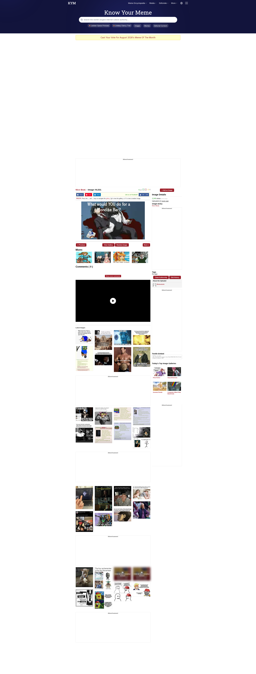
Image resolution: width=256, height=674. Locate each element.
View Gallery (108, 245)
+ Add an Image (167, 190)
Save (89, 194)
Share (81, 194)
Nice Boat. (81, 190)
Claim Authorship (161, 277)
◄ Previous (81, 245)
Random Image (122, 245)
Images (137, 26)
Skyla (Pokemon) (172, 377)
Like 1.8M (144, 194)
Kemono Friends (157, 392)
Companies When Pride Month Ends (174, 393)
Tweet (98, 194)
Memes (147, 26)
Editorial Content (160, 26)
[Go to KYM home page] (72, 4)
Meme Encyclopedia (137, 3)
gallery (108, 198)
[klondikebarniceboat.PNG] (113, 220)
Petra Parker (156, 377)
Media (152, 3)
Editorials (162, 3)
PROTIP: (79, 198)
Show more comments (113, 276)
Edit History (175, 277)
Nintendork (160, 284)
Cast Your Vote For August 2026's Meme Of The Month (128, 37)
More (173, 3)
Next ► (146, 245)
